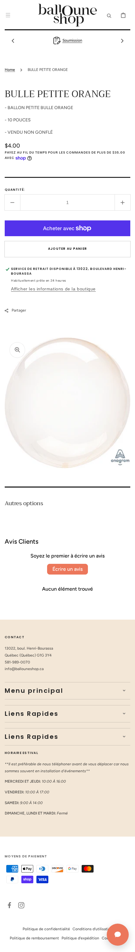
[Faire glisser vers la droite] (122, 40)
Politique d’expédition (80, 938)
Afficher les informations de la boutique (53, 288)
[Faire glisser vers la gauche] (13, 40)
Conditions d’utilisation (93, 929)
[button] (8, 15)
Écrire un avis (67, 569)
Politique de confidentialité (46, 929)
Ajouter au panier (67, 248)
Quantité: (15, 189)
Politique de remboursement (34, 938)
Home (10, 69)
